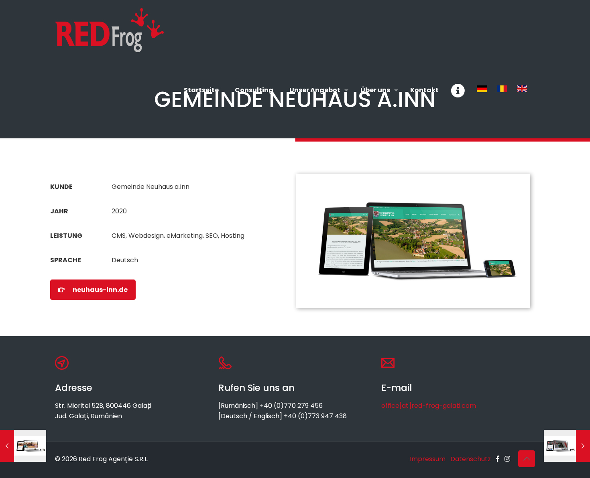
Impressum (428, 459)
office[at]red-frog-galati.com (428, 405)
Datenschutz (470, 459)
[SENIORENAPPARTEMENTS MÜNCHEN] (23, 446)
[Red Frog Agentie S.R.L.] (109, 30)
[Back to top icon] (526, 458)
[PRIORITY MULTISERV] (567, 446)
